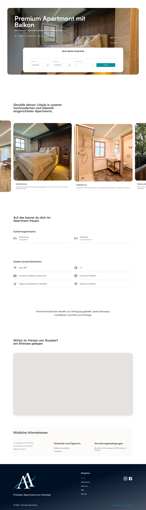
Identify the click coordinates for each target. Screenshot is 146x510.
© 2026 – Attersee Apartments (25, 505)
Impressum (128, 505)
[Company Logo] (32, 481)
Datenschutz (118, 505)
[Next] (129, 156)
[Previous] (17, 156)
